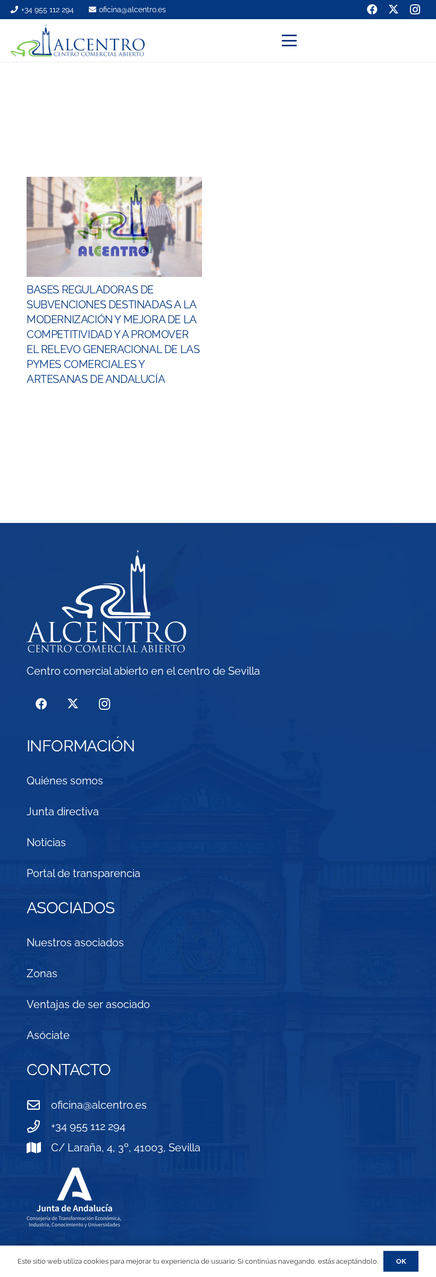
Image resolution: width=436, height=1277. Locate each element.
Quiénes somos (65, 780)
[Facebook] (41, 704)
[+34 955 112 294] (39, 1126)
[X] (72, 704)
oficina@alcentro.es (99, 1105)
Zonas (42, 973)
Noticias (46, 842)
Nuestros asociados (75, 942)
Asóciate (48, 1035)
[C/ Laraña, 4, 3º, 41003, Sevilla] (39, 1147)
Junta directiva (63, 811)
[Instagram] (104, 704)
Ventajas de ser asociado (88, 1004)
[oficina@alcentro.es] (39, 1105)
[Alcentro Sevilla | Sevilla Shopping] (78, 40)
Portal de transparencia (83, 873)
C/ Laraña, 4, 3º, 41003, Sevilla (125, 1147)
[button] (353, 40)
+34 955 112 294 (88, 1126)
